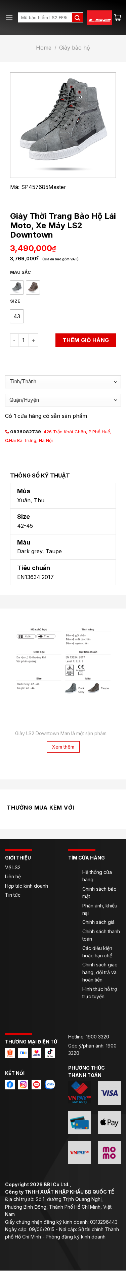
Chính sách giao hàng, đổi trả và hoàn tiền (100, 972)
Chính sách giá (98, 922)
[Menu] (9, 17)
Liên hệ (13, 876)
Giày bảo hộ (74, 47)
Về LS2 (12, 867)
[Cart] (117, 17)
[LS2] (96, 17)
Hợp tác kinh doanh (26, 886)
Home (43, 47)
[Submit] (77, 17)
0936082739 (25, 431)
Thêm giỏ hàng (85, 340)
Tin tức (12, 895)
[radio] (17, 287)
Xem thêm (63, 747)
